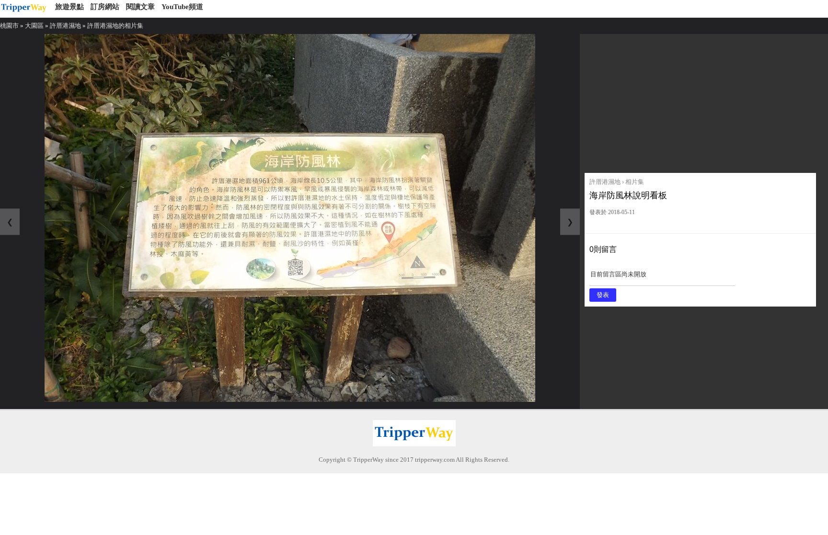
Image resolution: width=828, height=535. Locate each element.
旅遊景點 (69, 7)
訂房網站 (105, 7)
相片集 (634, 181)
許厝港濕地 (65, 25)
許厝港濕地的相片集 (115, 25)
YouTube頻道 (182, 7)
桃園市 (9, 25)
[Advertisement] (700, 101)
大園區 (34, 25)
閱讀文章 (140, 7)
